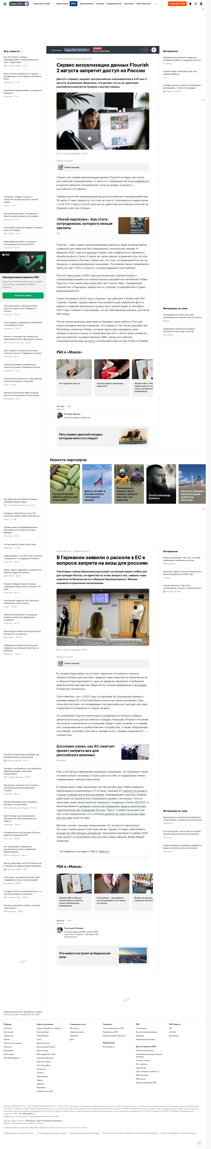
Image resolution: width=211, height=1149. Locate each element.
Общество (8, 82)
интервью (140, 685)
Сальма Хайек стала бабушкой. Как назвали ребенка (180, 72)
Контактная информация (146, 1031)
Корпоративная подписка (114, 1035)
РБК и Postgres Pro (12, 854)
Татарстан (41, 1069)
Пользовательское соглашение (84, 1132)
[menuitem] (41, 3)
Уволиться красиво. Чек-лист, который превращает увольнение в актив (181, 558)
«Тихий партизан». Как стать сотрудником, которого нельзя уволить (182, 586)
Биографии (8, 1050)
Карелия (40, 1083)
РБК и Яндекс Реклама (13, 776)
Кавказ (39, 1080)
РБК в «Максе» (69, 352)
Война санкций (64, 58)
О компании (141, 1028)
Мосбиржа (30, 1120)
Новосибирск (43, 1035)
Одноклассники (77, 1031)
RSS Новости (109, 1046)
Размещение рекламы (145, 1039)
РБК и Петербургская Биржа (16, 504)
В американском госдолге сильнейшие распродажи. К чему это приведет (182, 86)
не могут (90, 340)
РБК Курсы (140, 1078)
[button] (190, 4)
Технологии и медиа (12, 1043)
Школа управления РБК (146, 1082)
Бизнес (166, 320)
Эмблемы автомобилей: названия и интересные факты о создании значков (182, 58)
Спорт (6, 205)
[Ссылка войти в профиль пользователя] (201, 3)
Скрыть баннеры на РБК (113, 1028)
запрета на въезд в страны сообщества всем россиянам (102, 792)
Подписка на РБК (110, 1031)
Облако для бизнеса (145, 1050)
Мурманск (41, 1087)
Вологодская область (46, 1046)
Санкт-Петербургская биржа (49, 1120)
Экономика (8, 328)
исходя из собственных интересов (79, 833)
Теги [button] (69, 406)
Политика (8, 96)
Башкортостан (43, 1043)
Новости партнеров (68, 460)
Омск (39, 1039)
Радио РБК (16, 4)
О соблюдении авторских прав (52, 1132)
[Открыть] (23, 4)
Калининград (42, 1050)
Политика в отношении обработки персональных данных (130, 1132)
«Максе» (103, 851)
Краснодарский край (46, 1054)
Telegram (74, 1035)
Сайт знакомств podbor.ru (147, 1071)
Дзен (72, 1039)
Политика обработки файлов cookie (178, 1132)
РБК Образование (11, 1057)
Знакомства (141, 1067)
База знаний (9, 1054)
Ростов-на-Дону (44, 1065)
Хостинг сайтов (143, 1060)
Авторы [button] (60, 406)
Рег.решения (141, 1064)
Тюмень (40, 1072)
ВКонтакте (74, 1028)
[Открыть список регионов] (190, 4)
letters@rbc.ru (28, 1113)
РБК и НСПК (9, 233)
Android (172, 1031)
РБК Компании (10, 911)
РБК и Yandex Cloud (12, 65)
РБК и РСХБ (9, 575)
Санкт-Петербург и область (49, 1028)
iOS (170, 1028)
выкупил (92, 252)
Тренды (166, 577)
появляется (141, 181)
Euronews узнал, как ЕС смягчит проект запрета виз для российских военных (86, 750)
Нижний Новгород (45, 1057)
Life (164, 77)
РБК (58, 233)
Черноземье (42, 1076)
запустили (73, 275)
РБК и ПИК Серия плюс (14, 342)
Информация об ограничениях (19, 1132)
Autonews (167, 63)
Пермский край (44, 1061)
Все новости (12, 51)
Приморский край (45, 1091)
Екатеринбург (43, 1031)
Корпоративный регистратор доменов (149, 1055)
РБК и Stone (9, 637)
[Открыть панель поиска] (196, 4)
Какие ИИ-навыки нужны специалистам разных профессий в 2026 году (182, 572)
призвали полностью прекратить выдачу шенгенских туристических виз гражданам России (101, 808)
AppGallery (174, 1035)
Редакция (140, 1035)
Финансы (8, 1046)
